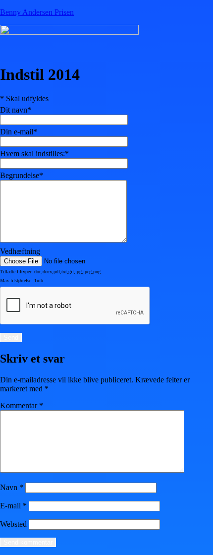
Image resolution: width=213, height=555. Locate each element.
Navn (11, 487)
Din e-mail (18, 131)
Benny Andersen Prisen (37, 12)
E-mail (13, 505)
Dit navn (15, 110)
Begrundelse (21, 175)
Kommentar (21, 405)
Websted (13, 524)
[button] (70, 49)
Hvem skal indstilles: (34, 153)
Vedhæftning (20, 251)
